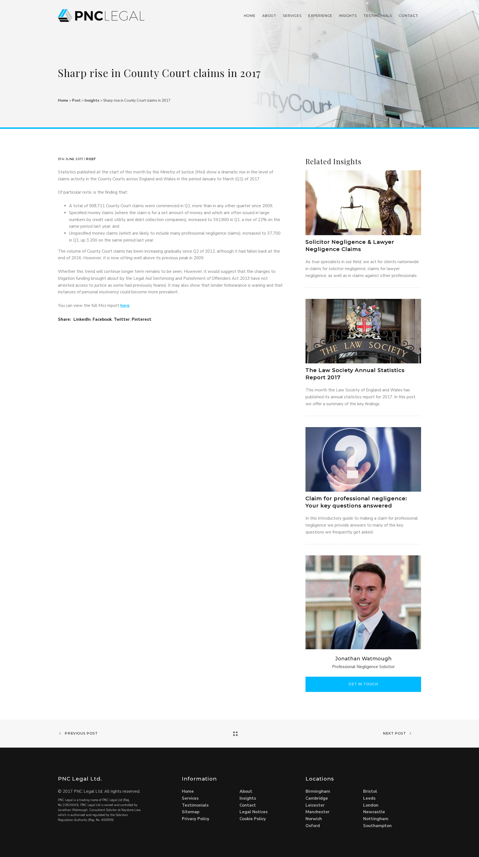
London (370, 805)
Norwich (313, 819)
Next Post (395, 733)
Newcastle (374, 812)
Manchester (317, 812)
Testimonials (377, 16)
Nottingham (375, 819)
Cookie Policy (253, 819)
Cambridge (316, 798)
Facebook (102, 319)
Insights (348, 16)
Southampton (377, 825)
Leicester (315, 805)
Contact (408, 16)
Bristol (370, 791)
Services (292, 16)
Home (250, 16)
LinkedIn (82, 319)
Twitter (122, 319)
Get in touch (363, 684)
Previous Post (81, 733)
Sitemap (190, 812)
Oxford (312, 825)
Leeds (369, 798)
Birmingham (317, 791)
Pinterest (141, 319)
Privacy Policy (195, 819)
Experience (320, 16)
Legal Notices (254, 812)
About (269, 16)
